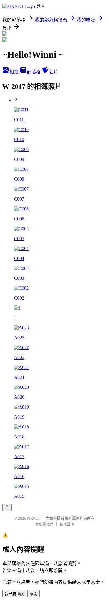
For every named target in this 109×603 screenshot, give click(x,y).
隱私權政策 (44, 524)
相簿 (14, 71)
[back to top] (7, 507)
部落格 (34, 71)
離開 (33, 594)
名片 (53, 71)
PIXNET (33, 518)
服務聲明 (66, 524)
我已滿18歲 (14, 594)
